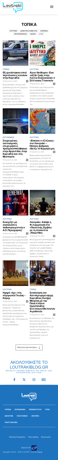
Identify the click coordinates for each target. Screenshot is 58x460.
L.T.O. (41, 34)
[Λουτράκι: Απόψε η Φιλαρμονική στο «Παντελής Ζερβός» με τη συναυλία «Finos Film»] (42, 202)
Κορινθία (44, 31)
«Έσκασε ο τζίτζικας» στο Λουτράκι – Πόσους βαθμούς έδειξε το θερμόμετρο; (42, 144)
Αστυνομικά (8, 137)
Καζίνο (33, 34)
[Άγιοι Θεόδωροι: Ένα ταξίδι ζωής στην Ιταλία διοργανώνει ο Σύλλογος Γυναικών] (42, 53)
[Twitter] (24, 380)
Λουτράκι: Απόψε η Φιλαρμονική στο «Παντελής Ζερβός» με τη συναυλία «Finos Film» (41, 227)
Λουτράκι (13, 31)
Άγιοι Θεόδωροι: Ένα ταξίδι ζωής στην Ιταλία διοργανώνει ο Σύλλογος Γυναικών (42, 76)
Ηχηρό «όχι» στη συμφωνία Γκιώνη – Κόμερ (14, 295)
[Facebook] (14, 380)
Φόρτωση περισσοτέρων (27, 347)
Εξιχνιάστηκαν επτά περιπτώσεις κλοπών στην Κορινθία (15, 75)
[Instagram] (34, 380)
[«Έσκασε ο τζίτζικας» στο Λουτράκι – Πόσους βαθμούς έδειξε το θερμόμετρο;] (42, 121)
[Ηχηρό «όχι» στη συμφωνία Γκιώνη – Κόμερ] (15, 273)
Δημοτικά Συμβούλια (28, 31)
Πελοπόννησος (20, 34)
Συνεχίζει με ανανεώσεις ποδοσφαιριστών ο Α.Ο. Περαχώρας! (14, 226)
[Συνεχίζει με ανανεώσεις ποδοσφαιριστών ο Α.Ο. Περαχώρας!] (15, 202)
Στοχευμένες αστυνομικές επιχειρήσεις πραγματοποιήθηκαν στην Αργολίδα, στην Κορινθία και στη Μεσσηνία (15, 148)
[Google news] (44, 380)
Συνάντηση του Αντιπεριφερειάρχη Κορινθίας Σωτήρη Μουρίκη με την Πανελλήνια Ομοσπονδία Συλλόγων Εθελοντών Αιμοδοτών (42, 302)
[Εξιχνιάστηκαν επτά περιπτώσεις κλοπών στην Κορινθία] (15, 53)
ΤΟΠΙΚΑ (6, 69)
